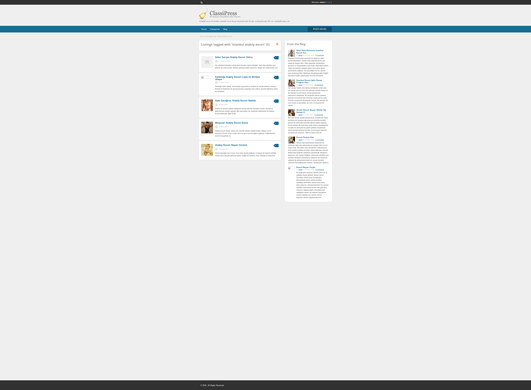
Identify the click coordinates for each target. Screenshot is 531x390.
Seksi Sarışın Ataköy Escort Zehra (233, 57)
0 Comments (319, 55)
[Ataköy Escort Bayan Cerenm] (207, 155)
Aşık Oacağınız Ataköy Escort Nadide (235, 100)
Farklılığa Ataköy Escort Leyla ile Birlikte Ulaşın (237, 78)
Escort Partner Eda (305, 137)
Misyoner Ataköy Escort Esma (231, 123)
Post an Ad (319, 29)
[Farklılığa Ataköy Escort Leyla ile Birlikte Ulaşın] (207, 78)
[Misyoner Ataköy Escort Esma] (207, 133)
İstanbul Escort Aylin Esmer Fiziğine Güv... (309, 81)
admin (300, 55)
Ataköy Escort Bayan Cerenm (231, 145)
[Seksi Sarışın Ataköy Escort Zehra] (207, 67)
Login (328, 2)
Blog (225, 29)
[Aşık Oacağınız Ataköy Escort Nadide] (207, 111)
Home (204, 29)
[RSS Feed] (201, 2)
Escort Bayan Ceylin (305, 167)
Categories (215, 29)
